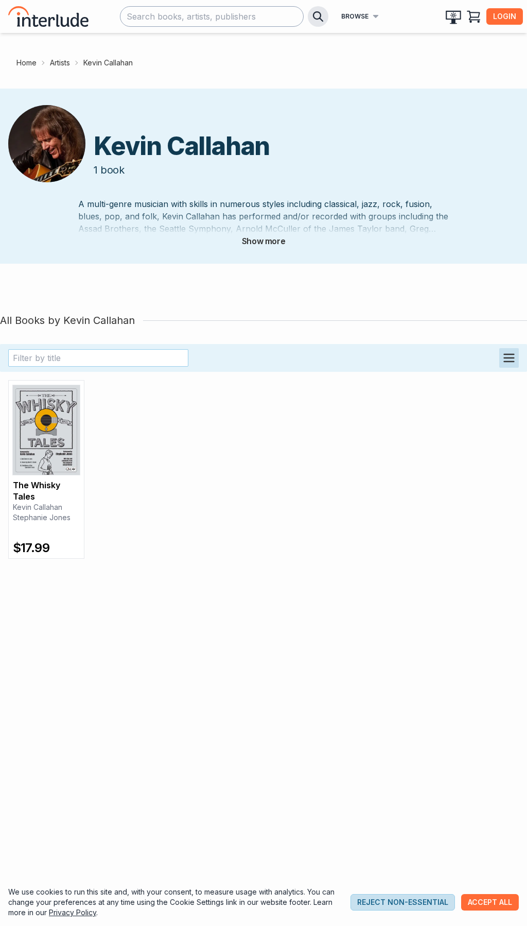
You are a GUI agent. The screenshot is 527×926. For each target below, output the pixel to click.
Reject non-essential (402, 902)
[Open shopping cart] (474, 16)
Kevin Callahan (37, 507)
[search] (318, 16)
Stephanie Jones (42, 517)
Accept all (490, 902)
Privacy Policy (72, 912)
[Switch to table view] (509, 358)
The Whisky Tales (36, 491)
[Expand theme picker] (453, 16)
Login (504, 16)
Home (26, 62)
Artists (60, 62)
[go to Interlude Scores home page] (48, 16)
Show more (263, 241)
